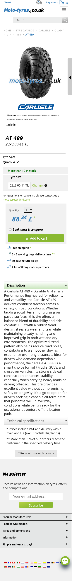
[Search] (65, 20)
